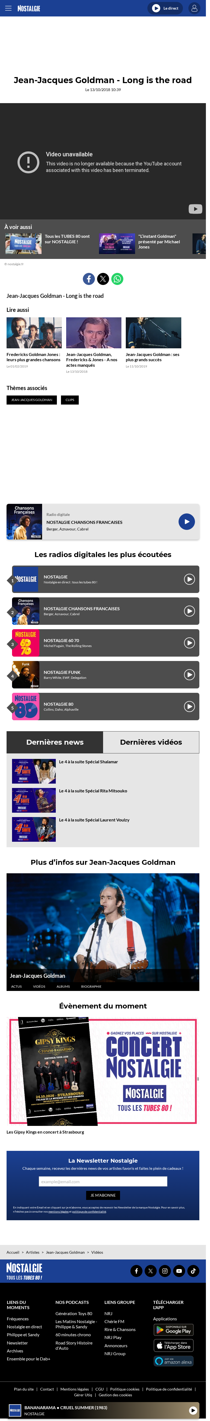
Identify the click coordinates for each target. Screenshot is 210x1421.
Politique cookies (124, 1389)
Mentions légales (74, 1389)
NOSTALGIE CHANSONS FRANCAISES (84, 522)
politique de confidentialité (89, 1211)
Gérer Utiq (83, 1394)
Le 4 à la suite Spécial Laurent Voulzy (94, 819)
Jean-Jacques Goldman (37, 975)
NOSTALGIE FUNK (62, 672)
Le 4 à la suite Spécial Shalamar (88, 761)
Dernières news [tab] (55, 742)
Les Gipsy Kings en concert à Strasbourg (45, 1131)
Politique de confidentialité (169, 1389)
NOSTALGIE (56, 576)
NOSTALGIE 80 (58, 704)
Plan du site (24, 1389)
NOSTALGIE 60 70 (61, 640)
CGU (99, 1389)
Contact (47, 1389)
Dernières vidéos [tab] (151, 742)
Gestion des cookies (115, 1394)
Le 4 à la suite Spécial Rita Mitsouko (93, 790)
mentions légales (58, 1211)
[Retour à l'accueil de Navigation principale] (29, 8)
